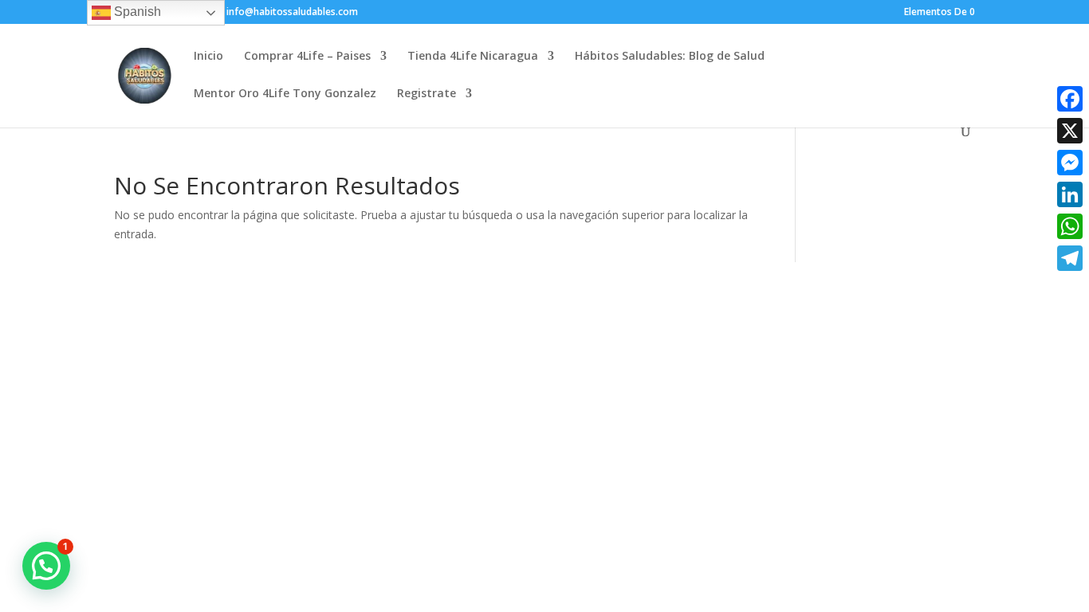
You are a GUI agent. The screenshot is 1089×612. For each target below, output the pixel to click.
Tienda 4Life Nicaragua (472, 56)
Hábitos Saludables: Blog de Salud (670, 56)
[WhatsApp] (1070, 226)
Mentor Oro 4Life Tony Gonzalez (285, 94)
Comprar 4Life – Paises (307, 56)
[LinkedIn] (1070, 194)
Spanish (136, 11)
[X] (1070, 131)
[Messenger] (1070, 162)
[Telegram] (1070, 258)
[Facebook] (1070, 99)
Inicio (208, 56)
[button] (46, 566)
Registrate (426, 94)
